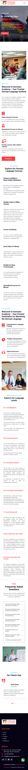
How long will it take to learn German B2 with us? (12, 620)
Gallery (4, 738)
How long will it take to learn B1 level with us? (12, 615)
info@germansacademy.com (11, 756)
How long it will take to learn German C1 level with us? (12, 625)
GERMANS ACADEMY (9, 764)
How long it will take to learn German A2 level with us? (12, 610)
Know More (8, 158)
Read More (5, 33)
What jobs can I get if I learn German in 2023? (12, 635)
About (4, 734)
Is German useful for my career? (11, 630)
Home (4, 732)
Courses (5, 736)
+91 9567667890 (8, 754)
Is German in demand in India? (13, 640)
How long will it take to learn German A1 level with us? (12, 604)
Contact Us (6, 740)
